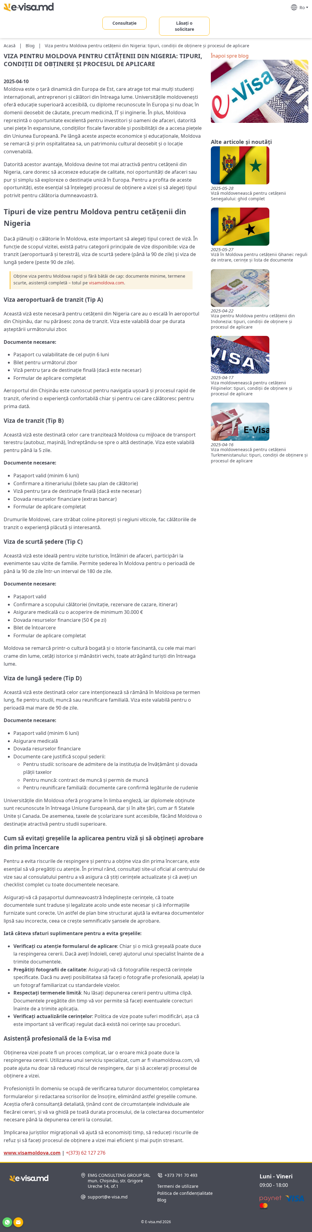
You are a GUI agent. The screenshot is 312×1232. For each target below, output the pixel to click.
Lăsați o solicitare (184, 26)
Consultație (124, 23)
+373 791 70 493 (181, 1175)
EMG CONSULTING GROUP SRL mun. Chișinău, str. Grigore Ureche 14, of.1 (119, 1181)
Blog (161, 1200)
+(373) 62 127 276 (85, 1152)
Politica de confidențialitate (185, 1193)
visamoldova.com (106, 283)
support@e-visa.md (108, 1197)
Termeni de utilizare (177, 1186)
